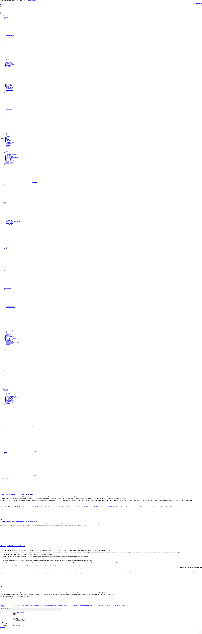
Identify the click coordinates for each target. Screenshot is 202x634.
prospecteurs (103, 605)
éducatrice (81, 506)
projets (33, 573)
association (48, 506)
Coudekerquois (60, 605)
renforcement (36, 573)
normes (124, 506)
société (62, 573)
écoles (115, 572)
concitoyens (46, 605)
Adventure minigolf (7, 348)
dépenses (96, 572)
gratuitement (80, 605)
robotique (46, 573)
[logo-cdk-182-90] (5, 6)
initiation (171, 572)
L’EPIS (5, 452)
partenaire (130, 506)
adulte (35, 506)
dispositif (77, 506)
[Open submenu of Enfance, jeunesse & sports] (11, 224)
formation (160, 572)
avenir (57, 572)
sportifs (66, 573)
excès (93, 506)
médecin (119, 506)
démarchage (66, 605)
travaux (78, 573)
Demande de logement (8, 163)
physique (133, 506)
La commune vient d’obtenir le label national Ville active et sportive (18, 521)
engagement (147, 572)
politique (13, 573)
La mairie (5, 41)
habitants (84, 605)
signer (115, 605)
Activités (5, 337)
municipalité (192, 572)
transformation (70, 573)
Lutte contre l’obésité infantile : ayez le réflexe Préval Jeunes (16, 494)
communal (79, 572)
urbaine (81, 573)
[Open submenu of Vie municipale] (7, 16)
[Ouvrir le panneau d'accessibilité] (0, 628)
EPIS (87, 506)
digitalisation (106, 572)
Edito (24, 572)
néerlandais (2, 573)
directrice (74, 506)
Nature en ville (6, 312)
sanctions (112, 605)
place (137, 506)
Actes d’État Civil (7, 152)
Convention (55, 506)
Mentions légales (24, 625)
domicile (74, 605)
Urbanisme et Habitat (7, 114)
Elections (5, 202)
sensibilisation (166, 506)
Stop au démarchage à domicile (8, 588)
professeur (24, 573)
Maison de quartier (7, 403)
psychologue (149, 506)
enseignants (151, 572)
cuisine (66, 506)
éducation (131, 572)
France (163, 572)
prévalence (144, 506)
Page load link (2, 627)
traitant (177, 506)
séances (162, 506)
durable (110, 572)
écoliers (118, 572)
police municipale (94, 605)
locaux (103, 506)
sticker (118, 605)
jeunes (101, 506)
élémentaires (139, 572)
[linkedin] (15, 614)
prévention (20, 573)
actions (30, 506)
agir (37, 605)
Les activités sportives (7, 288)
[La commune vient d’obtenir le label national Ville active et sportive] (10, 519)
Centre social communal (8, 427)
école (113, 572)
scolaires (49, 573)
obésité (127, 506)
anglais (39, 572)
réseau (155, 506)
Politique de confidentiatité (31, 625)
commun (75, 572)
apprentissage (50, 572)
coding (70, 572)
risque (157, 506)
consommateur (50, 605)
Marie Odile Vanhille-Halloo (112, 506)
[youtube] (14, 614)
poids (139, 506)
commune (83, 572)
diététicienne (70, 506)
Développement (101, 572)
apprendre (44, 506)
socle (64, 573)
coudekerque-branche (61, 506)
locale (182, 572)
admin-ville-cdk (2, 506)
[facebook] (13, 614)
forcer (77, 605)
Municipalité (6, 17)
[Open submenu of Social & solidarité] (8, 389)
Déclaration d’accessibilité (41, 625)
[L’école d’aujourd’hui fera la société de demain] (10, 543)
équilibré (89, 506)
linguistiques (179, 572)
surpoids (174, 506)
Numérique (6, 573)
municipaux (196, 572)
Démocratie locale (7, 66)
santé (160, 506)
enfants (84, 506)
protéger (107, 605)
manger (106, 506)
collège (73, 572)
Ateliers (52, 506)
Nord (122, 506)
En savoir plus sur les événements (33, 0)
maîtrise (185, 572)
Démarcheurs (70, 605)
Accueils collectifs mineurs (8, 248)
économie (124, 572)
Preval (141, 506)
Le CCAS (6, 390)
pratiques (99, 605)
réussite (43, 573)
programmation (28, 573)
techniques (121, 605)
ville (179, 506)
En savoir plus (2, 507)
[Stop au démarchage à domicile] (10, 586)
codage (67, 572)
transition (74, 573)
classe (65, 572)
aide (37, 506)
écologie (120, 572)
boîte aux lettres (40, 605)
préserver (16, 573)
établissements (155, 572)
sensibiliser (171, 506)
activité (32, 506)
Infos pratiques (6, 139)
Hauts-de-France (97, 506)
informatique (167, 572)
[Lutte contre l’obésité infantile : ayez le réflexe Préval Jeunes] (10, 492)
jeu (173, 572)
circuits (62, 572)
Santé (26, 506)
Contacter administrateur (50, 625)
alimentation (40, 506)
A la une (26, 605)
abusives (31, 605)
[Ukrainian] (0, 2)
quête (110, 605)
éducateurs (128, 572)
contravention (55, 605)
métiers (188, 572)
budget (59, 572)
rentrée (40, 573)
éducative (135, 572)
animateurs (42, 572)
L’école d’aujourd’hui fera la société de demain (12, 546)
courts (94, 572)
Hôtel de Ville (88, 605)
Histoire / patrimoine (7, 91)
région (152, 506)
